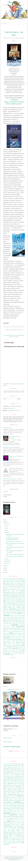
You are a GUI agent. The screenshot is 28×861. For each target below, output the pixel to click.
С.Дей (23, 637)
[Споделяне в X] (6, 323)
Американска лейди (7, 581)
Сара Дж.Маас (18, 639)
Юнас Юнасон (18, 651)
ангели (14, 581)
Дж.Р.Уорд (23, 587)
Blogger (22, 857)
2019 (4, 566)
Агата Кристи (6, 765)
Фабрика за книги (13, 836)
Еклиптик (8, 598)
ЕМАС (4, 600)
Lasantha (21, 858)
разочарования (15, 631)
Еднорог (19, 597)
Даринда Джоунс (21, 586)
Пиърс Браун (19, 623)
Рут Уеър (13, 637)
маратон (9, 617)
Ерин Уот (15, 600)
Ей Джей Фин (20, 783)
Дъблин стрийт (17, 782)
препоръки (13, 626)
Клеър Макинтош (12, 792)
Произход (14, 101)
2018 (4, 568)
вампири (10, 584)
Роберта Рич (16, 634)
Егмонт (14, 597)
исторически (18, 601)
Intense (16, 653)
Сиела (17, 640)
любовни (6, 615)
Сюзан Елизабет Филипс (9, 833)
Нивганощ (23, 620)
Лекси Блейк (6, 612)
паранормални (21, 621)
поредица (15, 625)
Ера (11, 600)
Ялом (9, 653)
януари (6, 563)
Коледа (18, 606)
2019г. (7, 578)
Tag (4, 654)
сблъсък (23, 639)
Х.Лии (14, 649)
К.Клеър (5, 603)
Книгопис (14, 606)
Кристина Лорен (12, 610)
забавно (23, 600)
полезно (8, 625)
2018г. (4, 578)
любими (7, 329)
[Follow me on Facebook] (5, 391)
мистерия (10, 620)
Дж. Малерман (11, 587)
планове (23, 623)
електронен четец (13, 598)
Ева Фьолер (9, 597)
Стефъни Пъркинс (11, 643)
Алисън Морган (21, 580)
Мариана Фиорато (21, 617)
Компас (14, 607)
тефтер (15, 645)
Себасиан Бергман (7, 640)
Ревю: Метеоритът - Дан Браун (13, 541)
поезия (4, 625)
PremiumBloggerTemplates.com (14, 859)
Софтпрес (17, 642)
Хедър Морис (18, 649)
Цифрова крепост (16, 103)
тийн (23, 645)
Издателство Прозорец (10, 601)
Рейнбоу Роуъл (17, 633)
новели (10, 621)
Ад (10, 101)
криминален (13, 609)
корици (19, 607)
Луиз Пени (13, 613)
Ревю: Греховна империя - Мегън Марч (15, 554)
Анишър (17, 581)
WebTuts (10, 858)
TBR (6, 654)
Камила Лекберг (12, 603)
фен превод (9, 648)
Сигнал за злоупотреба (11, 746)
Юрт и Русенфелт (17, 841)
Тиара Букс (19, 645)
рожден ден (18, 636)
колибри (23, 606)
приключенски (13, 329)
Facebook (5, 496)
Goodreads (5, 491)
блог (15, 583)
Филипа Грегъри (21, 648)
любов (24, 613)
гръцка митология (6, 586)
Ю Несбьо (12, 651)
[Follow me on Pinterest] (14, 391)
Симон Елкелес (7, 642)
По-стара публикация (19, 335)
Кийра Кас (15, 604)
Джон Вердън (13, 593)
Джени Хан (6, 590)
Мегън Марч (14, 618)
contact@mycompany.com (13, 410)
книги (10, 606)
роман (23, 636)
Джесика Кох (14, 592)
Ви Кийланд (20, 584)
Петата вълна (9, 623)
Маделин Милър (18, 615)
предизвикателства (6, 626)
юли (5, 526)
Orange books (21, 653)
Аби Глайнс (19, 578)
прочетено (5, 628)
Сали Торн (5, 639)
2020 (4, 522)
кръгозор (23, 610)
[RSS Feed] (23, 391)
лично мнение (21, 612)
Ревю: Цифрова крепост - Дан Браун (14, 556)
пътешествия (10, 629)
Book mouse (14, 2)
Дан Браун (21, 326)
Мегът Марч (22, 618)
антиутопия (22, 581)
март (5, 559)
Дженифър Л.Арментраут (12, 777)
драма (14, 595)
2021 (4, 520)
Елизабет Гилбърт (21, 598)
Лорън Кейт (6, 613)
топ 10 (4, 647)
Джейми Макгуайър (21, 589)
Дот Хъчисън (9, 595)
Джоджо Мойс (6, 593)
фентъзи (15, 648)
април (5, 532)
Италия (23, 601)
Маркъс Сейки (6, 618)
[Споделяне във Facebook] (8, 323)
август (5, 524)
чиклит (8, 651)
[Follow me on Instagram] (20, 391)
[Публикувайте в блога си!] (5, 323)
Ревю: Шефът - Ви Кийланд (15, 468)
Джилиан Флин (21, 592)
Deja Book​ (13, 653)
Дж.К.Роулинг (17, 587)
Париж (4, 623)
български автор (21, 583)
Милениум (5, 620)
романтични (6, 637)
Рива (22, 633)
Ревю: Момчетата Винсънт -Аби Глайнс (12, 478)
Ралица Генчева (22, 631)
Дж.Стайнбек (6, 589)
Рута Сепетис (18, 637)
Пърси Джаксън (20, 816)
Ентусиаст (8, 600)
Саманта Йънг (11, 639)
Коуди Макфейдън (12, 795)
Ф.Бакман (17, 647)
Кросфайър (17, 610)
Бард (18, 326)
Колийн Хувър (7, 607)
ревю (18, 329)
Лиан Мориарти (13, 612)
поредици (22, 625)
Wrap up (10, 654)
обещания (13, 621)
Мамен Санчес (13, 803)
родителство (13, 636)
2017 (4, 570)
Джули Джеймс (13, 780)
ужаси (13, 647)
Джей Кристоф (13, 589)
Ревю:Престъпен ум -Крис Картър (11, 447)
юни (5, 528)
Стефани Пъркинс (13, 832)
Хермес (23, 650)
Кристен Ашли (6, 610)
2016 (4, 572)
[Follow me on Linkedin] (17, 391)
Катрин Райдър (10, 791)
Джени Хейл (15, 590)
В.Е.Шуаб (5, 584)
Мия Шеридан (17, 620)
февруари (6, 561)
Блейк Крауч (10, 583)
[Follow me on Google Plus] (11, 391)
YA (13, 654)
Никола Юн (5, 621)
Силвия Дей (22, 640)
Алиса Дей (14, 580)
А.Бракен (13, 578)
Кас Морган (19, 603)
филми (4, 650)
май (5, 530)
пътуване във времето (19, 629)
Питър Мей (14, 623)
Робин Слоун (22, 634)
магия (12, 615)
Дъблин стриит (18, 595)
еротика (19, 600)
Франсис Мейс (9, 649)
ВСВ (24, 584)
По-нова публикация (9, 335)
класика (20, 604)
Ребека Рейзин (6, 633)
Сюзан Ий (9, 645)
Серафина (13, 640)
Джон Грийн (19, 593)
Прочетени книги (7, 427)
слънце (13, 642)
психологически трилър (15, 628)
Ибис (4, 601)
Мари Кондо (14, 617)
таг (12, 645)
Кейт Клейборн (9, 604)
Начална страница (14, 336)
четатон (5, 651)
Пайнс (16, 621)
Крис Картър (21, 609)
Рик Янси (10, 634)
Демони (5, 587)
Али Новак (9, 580)
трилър (21, 329)
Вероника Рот (14, 584)
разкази (9, 631)
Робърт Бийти (6, 636)
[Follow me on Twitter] (8, 391)
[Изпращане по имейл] (4, 323)
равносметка (5, 631)
